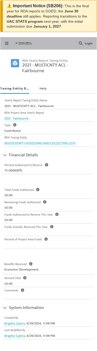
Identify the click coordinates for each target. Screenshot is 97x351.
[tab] (14, 89)
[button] (81, 43)
